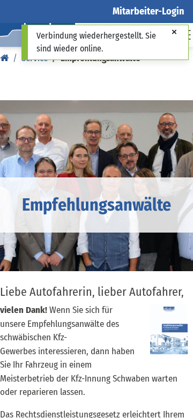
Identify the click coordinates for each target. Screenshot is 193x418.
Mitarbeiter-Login (148, 11)
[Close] (174, 32)
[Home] (4, 58)
